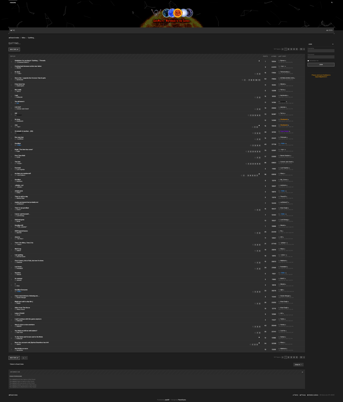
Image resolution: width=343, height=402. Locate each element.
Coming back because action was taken (28, 66)
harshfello (20, 350)
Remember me (313, 61)
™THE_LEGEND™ (22, 227)
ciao (16, 125)
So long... (18, 119)
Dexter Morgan (21, 297)
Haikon (19, 250)
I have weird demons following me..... (27, 296)
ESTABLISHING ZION (287, 78)
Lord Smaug (20, 216)
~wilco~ (19, 244)
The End (17, 162)
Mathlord (283, 260)
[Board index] (171, 15)
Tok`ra (18, 91)
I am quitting (19, 255)
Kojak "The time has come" (24, 149)
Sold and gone (19, 220)
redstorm (19, 181)
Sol (18, 103)
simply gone (19, 191)
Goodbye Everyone (21, 290)
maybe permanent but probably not (26, 202)
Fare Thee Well (20, 155)
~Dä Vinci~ (20, 239)
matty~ (19, 192)
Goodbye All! (19, 225)
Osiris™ (19, 209)
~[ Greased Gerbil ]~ (23, 62)
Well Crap (18, 249)
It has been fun (20, 84)
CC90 (18, 157)
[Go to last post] (285, 60)
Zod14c (282, 331)
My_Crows (283, 179)
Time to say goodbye (22, 208)
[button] (282, 49)
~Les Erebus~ (21, 175)
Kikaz (282, 173)
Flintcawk (283, 137)
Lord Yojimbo (21, 169)
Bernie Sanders (285, 155)
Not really (18, 90)
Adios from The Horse (22, 307)
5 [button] (296, 49)
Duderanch (20, 121)
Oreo (18, 286)
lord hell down (21, 256)
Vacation (18, 273)
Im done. (17, 72)
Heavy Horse (21, 309)
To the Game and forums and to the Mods (29, 337)
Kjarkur (19, 344)
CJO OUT (18, 107)
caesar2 (19, 280)
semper (283, 101)
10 (256, 80)
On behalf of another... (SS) (24, 131)
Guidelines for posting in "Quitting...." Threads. (30, 60)
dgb (281, 290)
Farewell (18, 168)
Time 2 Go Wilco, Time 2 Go (24, 243)
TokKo (282, 319)
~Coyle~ (19, 163)
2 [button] (288, 49)
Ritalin (18, 303)
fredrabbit (20, 268)
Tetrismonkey (284, 72)
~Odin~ (19, 145)
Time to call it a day (21, 196)
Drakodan (20, 321)
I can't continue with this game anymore (28, 319)
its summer (18, 278)
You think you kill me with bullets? (26, 331)
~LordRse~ (20, 139)
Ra (281, 231)
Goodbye (18, 143)
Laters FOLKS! (19, 313)
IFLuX (18, 315)
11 (259, 80)
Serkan (282, 337)
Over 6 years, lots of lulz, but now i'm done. (29, 260)
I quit (16, 95)
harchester (20, 80)
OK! (16, 113)
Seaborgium (20, 86)
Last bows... (19, 267)
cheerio (17, 237)
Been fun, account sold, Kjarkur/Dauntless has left (32, 342)
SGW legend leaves (21, 231)
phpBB (167, 400)
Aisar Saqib (284, 208)
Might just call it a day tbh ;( (24, 301)
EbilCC (282, 278)
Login (310, 44)
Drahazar (19, 262)
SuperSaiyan (284, 131)
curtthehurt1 (20, 204)
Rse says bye (19, 137)
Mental (19, 68)
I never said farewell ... (22, 214)
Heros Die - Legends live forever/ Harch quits (30, 78)
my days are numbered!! (23, 173)
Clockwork (284, 119)
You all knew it (19, 101)
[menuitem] (12, 30)
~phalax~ (20, 187)
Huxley (282, 324)
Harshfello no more (21, 348)
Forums (13, 3)
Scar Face (20, 332)
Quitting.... (15, 43)
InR (281, 237)
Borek (18, 221)
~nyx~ (282, 66)
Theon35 (283, 196)
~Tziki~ (19, 73)
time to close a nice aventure (25, 324)
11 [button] (301, 49)
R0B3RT (19, 326)
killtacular (20, 97)
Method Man (20, 198)
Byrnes (282, 60)
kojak (18, 151)
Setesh (19, 274)
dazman (282, 107)
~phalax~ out (19, 185)
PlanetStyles (182, 400)
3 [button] (291, 49)
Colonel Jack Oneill (23, 109)
